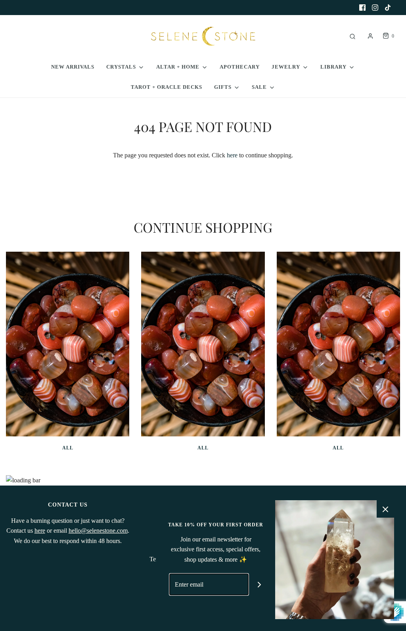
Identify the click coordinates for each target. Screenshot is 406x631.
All (67, 448)
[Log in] (370, 36)
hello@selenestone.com (98, 530)
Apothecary (240, 67)
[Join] (259, 584)
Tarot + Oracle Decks (166, 87)
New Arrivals (72, 67)
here (232, 155)
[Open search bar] (352, 36)
